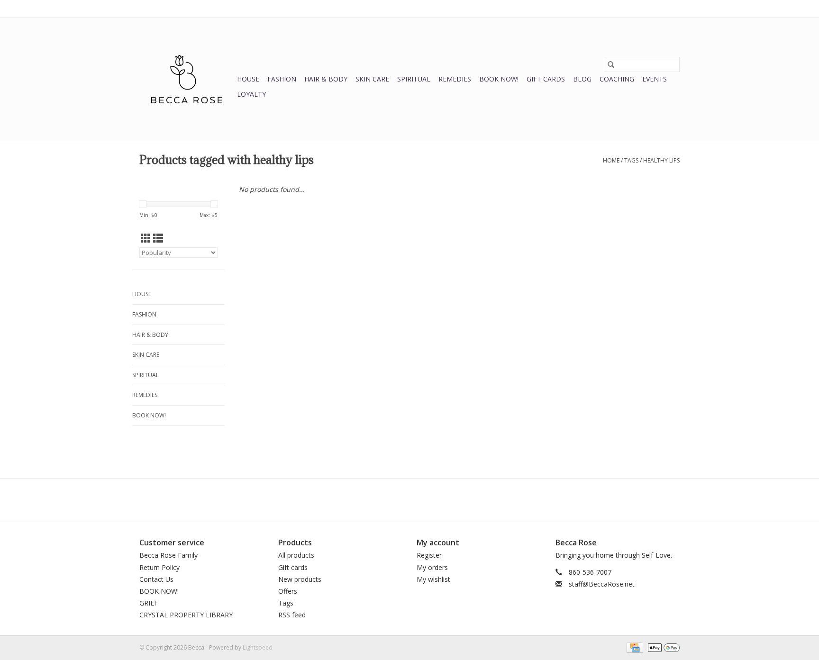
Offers (287, 591)
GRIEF (148, 602)
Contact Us (156, 579)
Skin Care (372, 78)
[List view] (158, 238)
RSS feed (292, 614)
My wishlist (433, 579)
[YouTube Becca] (409, 499)
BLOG (582, 78)
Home (611, 160)
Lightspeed (258, 647)
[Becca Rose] (186, 79)
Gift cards (546, 78)
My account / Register (650, 8)
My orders (432, 567)
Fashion (281, 78)
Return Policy (159, 567)
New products (299, 579)
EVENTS (654, 78)
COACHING (617, 78)
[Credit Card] (633, 647)
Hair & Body (325, 78)
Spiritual (413, 78)
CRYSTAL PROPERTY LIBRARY (186, 614)
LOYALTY (251, 94)
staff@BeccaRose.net (602, 583)
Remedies (454, 78)
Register (429, 555)
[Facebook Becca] (392, 499)
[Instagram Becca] (426, 499)
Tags (631, 160)
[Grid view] (146, 238)
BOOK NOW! (499, 78)
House (248, 78)
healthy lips (661, 160)
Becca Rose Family (168, 555)
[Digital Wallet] (662, 647)
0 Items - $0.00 (580, 8)
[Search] (611, 64)
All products (296, 555)
